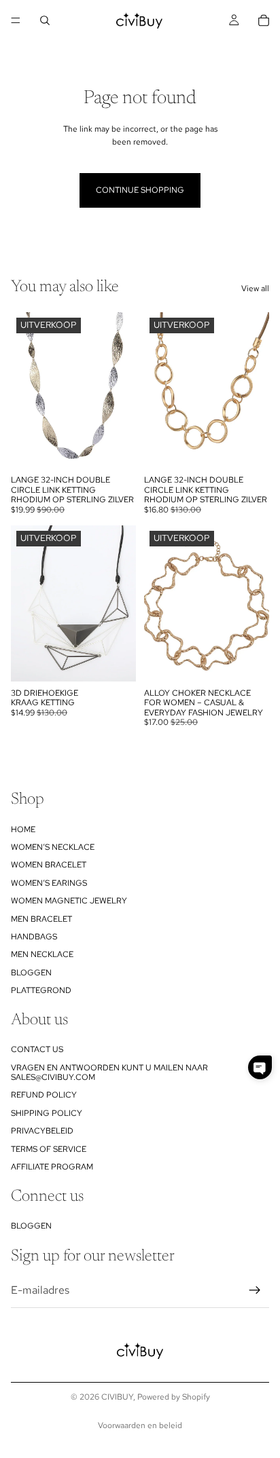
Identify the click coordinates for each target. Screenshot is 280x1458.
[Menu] (15, 20)
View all (255, 288)
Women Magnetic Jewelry (69, 900)
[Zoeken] (45, 20)
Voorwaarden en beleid (140, 1425)
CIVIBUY (117, 1396)
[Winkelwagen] (264, 20)
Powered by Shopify (173, 1396)
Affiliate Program (52, 1166)
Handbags (34, 936)
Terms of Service (48, 1149)
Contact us (37, 1049)
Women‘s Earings (49, 883)
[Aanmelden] (255, 1290)
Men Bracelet (41, 919)
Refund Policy (44, 1095)
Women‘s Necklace (52, 847)
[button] (260, 1067)
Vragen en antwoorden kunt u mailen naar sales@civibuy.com (109, 1072)
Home (23, 829)
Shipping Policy (46, 1113)
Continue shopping (140, 190)
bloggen (31, 972)
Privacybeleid (42, 1130)
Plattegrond (41, 990)
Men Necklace (42, 954)
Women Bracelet (48, 864)
